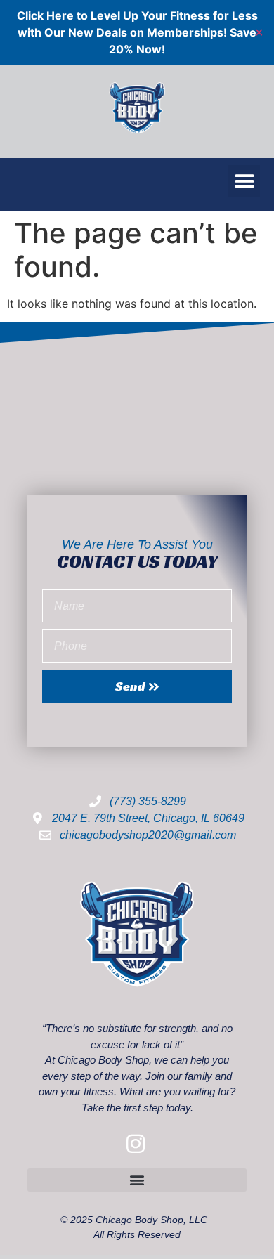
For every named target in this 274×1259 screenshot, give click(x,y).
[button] (244, 181)
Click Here (45, 15)
